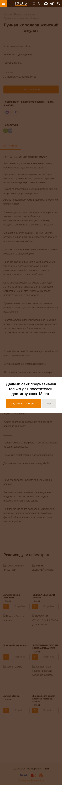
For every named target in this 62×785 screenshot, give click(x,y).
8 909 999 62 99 (40, 3)
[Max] (46, 3)
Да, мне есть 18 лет (23, 404)
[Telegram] (52, 3)
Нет (49, 404)
